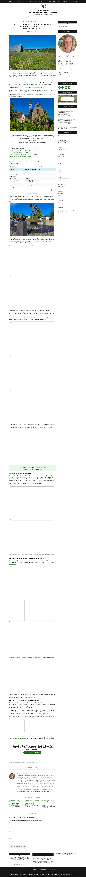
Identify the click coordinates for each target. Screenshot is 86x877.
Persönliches (60, 179)
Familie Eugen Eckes (24, 199)
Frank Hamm (25, 241)
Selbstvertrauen (61, 195)
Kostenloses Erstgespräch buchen (65, 77)
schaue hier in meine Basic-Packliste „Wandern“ (23, 738)
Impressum (60, 874)
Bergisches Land (61, 145)
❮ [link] (50, 189)
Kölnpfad (60, 163)
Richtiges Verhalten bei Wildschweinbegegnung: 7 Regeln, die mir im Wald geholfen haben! (67, 115)
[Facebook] (73, 1)
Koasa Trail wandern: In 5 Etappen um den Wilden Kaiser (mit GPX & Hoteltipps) (48, 806)
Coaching (40, 1)
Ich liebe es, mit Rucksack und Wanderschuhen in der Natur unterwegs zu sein (67, 58)
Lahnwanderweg (61, 165)
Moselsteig (60, 172)
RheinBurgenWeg (61, 184)
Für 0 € (55, 1)
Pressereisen (27, 21)
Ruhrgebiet (60, 193)
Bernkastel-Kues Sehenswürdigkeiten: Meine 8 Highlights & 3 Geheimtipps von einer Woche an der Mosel (67, 111)
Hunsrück (60, 161)
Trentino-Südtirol (61, 200)
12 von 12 (60, 135)
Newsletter (64, 1)
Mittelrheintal (61, 168)
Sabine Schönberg (33, 767)
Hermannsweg (61, 156)
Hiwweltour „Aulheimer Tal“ (25, 91)
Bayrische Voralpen (62, 140)
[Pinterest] (76, 1)
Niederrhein (60, 175)
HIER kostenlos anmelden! (32, 752)
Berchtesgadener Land (62, 142)
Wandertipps (60, 207)
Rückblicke (60, 191)
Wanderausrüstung (62, 205)
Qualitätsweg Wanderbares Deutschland (18, 762)
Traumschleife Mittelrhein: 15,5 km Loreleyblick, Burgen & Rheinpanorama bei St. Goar (67, 123)
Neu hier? (11, 1)
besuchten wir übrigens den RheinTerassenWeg (37, 90)
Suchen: (41, 166)
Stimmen (49, 1)
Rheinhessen (37, 21)
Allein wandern (61, 138)
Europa (59, 151)
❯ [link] (54, 189)
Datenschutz (64, 874)
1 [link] (52, 189)
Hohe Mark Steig (61, 158)
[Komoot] (69, 87)
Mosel (59, 170)
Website (10, 838)
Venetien (60, 202)
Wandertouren (21, 1)
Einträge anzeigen (16, 166)
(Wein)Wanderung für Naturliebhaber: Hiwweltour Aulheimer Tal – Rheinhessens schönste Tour (31, 805)
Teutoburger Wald (61, 198)
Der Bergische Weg (62, 149)
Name (10, 831)
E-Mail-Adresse (10, 835)
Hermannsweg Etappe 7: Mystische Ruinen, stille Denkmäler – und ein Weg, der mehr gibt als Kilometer (15, 805)
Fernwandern (61, 154)
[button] (23, 169)
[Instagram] (19, 793)
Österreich (60, 177)
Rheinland (60, 188)
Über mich (31, 1)
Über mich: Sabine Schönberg (64, 72)
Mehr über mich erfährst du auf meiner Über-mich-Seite (35, 791)
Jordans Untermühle (36, 84)
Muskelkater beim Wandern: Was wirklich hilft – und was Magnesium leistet (66, 120)
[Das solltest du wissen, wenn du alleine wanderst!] (67, 99)
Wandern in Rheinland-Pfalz (32, 762)
